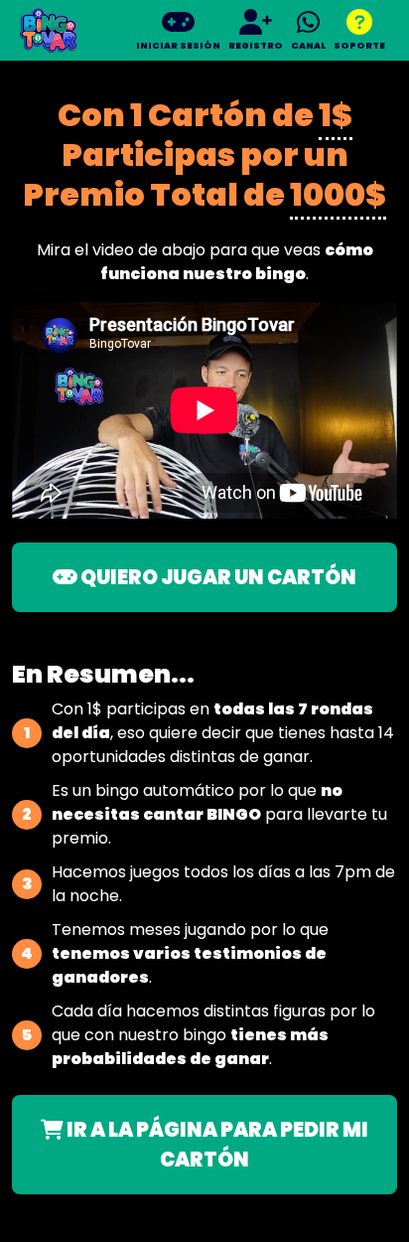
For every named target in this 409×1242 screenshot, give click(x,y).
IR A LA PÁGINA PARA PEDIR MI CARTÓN (216, 1144)
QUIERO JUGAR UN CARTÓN (216, 577)
